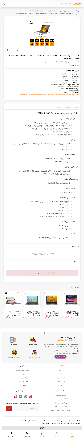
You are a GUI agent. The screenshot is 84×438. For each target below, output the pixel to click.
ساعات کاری (61, 382)
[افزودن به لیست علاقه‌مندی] (17, 50)
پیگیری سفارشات (61, 395)
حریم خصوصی (23, 385)
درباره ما (61, 370)
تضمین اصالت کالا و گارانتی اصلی (61, 410)
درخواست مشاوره (61, 378)
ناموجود (42, 428)
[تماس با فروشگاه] (4, 4)
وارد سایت (36, 273)
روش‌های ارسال (23, 378)
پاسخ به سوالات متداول (61, 399)
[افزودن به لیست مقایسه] (12, 50)
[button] (42, 33)
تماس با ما (61, 374)
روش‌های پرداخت (23, 374)
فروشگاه (77, 11)
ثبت (9, 408)
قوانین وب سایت (23, 382)
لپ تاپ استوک (52, 11)
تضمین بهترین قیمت (61, 407)
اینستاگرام (59, 357)
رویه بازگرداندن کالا (61, 403)
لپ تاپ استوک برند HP (38, 11)
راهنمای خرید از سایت (23, 370)
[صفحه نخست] (78, 4)
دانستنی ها (61, 385)
